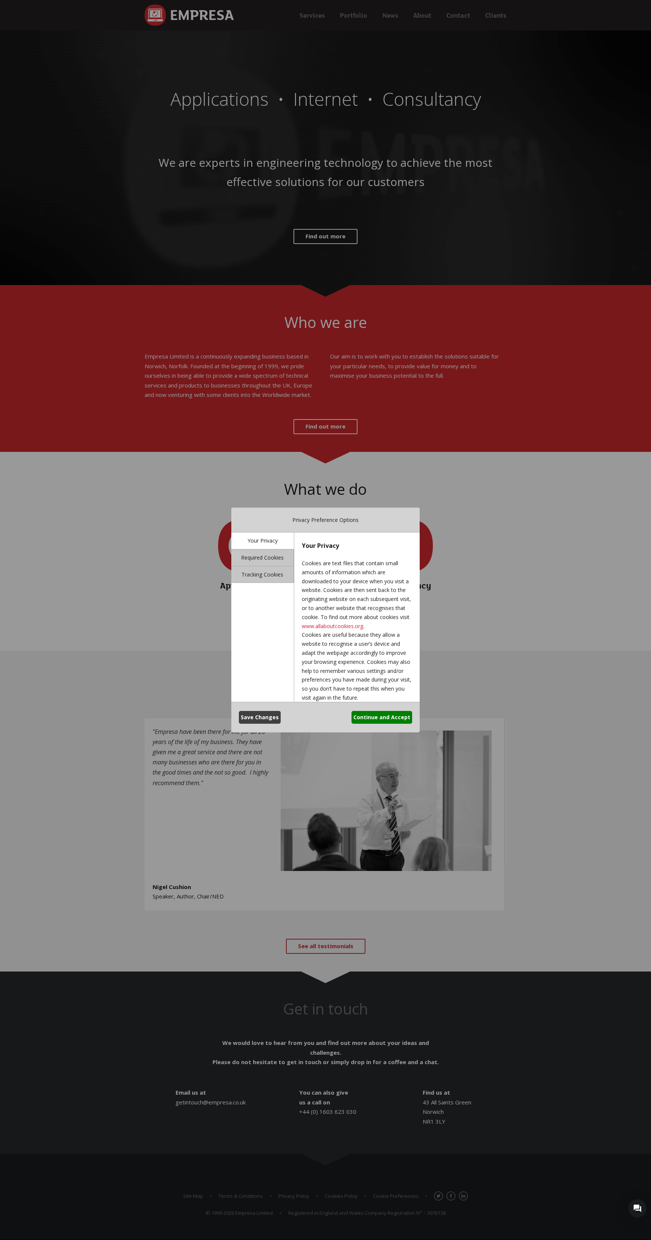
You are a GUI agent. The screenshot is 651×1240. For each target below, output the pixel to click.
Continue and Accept (381, 717)
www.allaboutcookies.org (332, 626)
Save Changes (260, 717)
